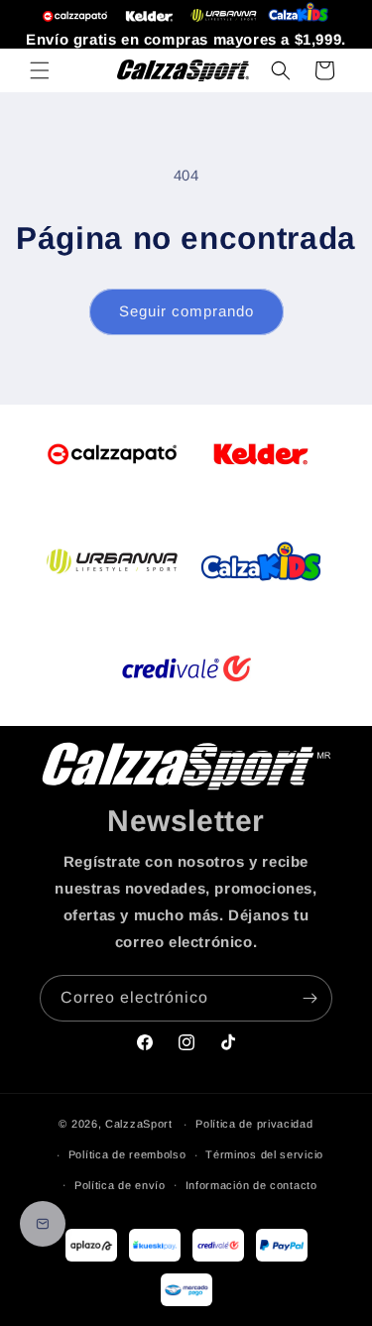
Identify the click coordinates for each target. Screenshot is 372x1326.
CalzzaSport (139, 1124)
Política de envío (120, 1185)
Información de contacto (251, 1185)
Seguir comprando (186, 310)
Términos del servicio (264, 1154)
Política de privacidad (253, 1124)
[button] (40, 70)
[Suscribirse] (309, 998)
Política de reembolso (127, 1154)
